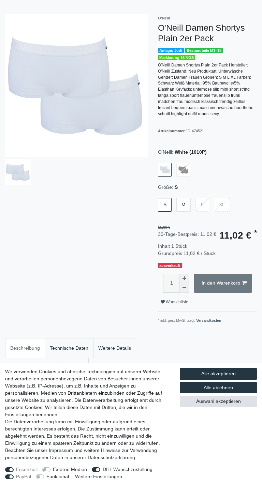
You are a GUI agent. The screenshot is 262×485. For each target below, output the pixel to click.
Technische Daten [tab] (69, 348)
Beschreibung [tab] (25, 348)
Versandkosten (208, 320)
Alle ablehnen (218, 387)
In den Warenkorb (221, 283)
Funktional (57, 476)
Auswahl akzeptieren (218, 401)
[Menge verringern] (184, 288)
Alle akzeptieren (218, 373)
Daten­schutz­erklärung (111, 457)
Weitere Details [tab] (114, 348)
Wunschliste (176, 302)
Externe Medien (70, 469)
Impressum (61, 450)
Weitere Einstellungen (98, 476)
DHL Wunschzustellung (127, 469)
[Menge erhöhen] (184, 278)
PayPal (23, 476)
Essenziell (27, 469)
